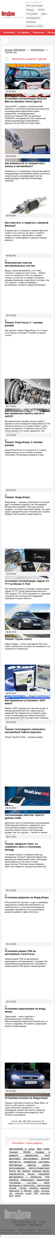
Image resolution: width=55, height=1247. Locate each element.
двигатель (34, 1155)
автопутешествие (39, 1168)
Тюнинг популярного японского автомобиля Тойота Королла (25, 731)
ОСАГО (41, 10)
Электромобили (33, 18)
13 (33, 1123)
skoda (17, 1195)
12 (31, 1123)
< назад (10, 1123)
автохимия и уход (22, 1148)
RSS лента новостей (24, 1221)
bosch (12, 1171)
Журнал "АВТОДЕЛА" (15, 50)
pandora (14, 1179)
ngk (11, 1193)
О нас (42, 1221)
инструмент (31, 1158)
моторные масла (25, 1165)
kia (19, 1171)
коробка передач (39, 1188)
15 (38, 1123)
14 (36, 1123)
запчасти (16, 1161)
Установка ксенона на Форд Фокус (26, 1098)
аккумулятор (18, 1174)
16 (40, 1123)
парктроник (43, 1179)
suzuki (29, 1193)
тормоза (37, 1171)
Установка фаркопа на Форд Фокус (27, 897)
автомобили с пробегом (26, 1177)
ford (47, 1155)
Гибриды (30, 10)
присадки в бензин (21, 1190)
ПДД (36, 1193)
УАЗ (47, 1177)
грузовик (45, 1191)
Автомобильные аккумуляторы (36, 1233)
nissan (32, 1174)
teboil (47, 1182)
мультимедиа (18, 1168)
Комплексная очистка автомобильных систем (20, 264)
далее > (44, 1123)
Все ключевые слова (39, 1139)
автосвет (16, 1158)
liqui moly (43, 1148)
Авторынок (31, 22)
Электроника (38, 32)
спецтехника (43, 1185)
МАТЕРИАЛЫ (37, 50)
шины (46, 1165)
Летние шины (44, 1230)
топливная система (26, 1182)
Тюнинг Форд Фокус (17, 497)
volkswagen (28, 1179)
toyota (24, 1188)
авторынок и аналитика (22, 1185)
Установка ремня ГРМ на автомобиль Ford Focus (20, 952)
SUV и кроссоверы (34, 6)
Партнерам (35, 1224)
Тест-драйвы (32, 14)
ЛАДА (29, 1152)
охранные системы (37, 1161)
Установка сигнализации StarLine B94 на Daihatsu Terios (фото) (26, 100)
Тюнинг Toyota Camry (18, 639)
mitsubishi (44, 1174)
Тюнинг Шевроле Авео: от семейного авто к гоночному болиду (23, 846)
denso (46, 1171)
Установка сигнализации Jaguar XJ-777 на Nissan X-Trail (27, 582)
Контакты (20, 1224)
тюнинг (15, 1152)
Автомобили (9, 32)
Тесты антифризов (26, 1230)
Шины (43, 14)
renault (14, 1188)
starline (26, 1171)
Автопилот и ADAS (35, 26)
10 (27, 1123)
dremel (45, 1158)
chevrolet (20, 1193)
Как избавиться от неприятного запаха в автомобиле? (25, 165)
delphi (37, 1191)
